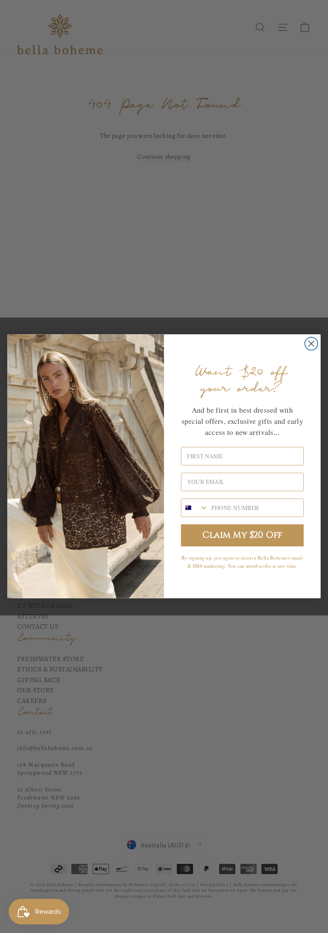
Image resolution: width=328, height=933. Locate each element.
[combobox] (195, 507)
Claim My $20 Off (242, 536)
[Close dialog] (311, 343)
